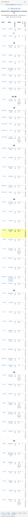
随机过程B (10, 267)
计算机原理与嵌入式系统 (10, 203)
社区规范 (8, 513)
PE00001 (4, 29)
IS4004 (4, 412)
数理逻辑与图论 (10, 340)
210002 (4, 321)
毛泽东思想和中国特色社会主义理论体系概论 (10, 278)
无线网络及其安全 (10, 481)
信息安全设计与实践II (10, 375)
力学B (10, 130)
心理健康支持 (14, 513)
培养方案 (13, 514)
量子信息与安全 (10, 500)
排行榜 (4, 514)
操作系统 (11, 321)
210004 (4, 258)
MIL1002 (4, 61)
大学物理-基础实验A (10, 137)
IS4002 (4, 403)
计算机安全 (10, 393)
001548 (4, 157)
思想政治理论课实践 (10, 359)
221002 (4, 499)
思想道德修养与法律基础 (10, 70)
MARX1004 (4, 276)
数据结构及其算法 (10, 167)
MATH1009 (4, 81)
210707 (4, 490)
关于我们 (3, 513)
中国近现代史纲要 (10, 111)
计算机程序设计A (10, 88)
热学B (10, 123)
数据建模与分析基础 (10, 403)
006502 (4, 239)
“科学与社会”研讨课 (11, 100)
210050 (4, 293)
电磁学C (10, 192)
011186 (4, 431)
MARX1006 (4, 365)
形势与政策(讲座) (10, 365)
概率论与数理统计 (10, 148)
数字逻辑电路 (10, 293)
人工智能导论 (10, 491)
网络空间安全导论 (10, 46)
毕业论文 (11, 36)
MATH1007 (4, 117)
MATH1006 (4, 75)
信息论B (10, 211)
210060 (4, 302)
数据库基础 (10, 349)
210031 (4, 384)
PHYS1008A (4, 137)
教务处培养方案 (15, 17)
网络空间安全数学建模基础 (10, 454)
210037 (4, 340)
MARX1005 (4, 358)
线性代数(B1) (11, 82)
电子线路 (11, 220)
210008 (4, 393)
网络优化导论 (10, 444)
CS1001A (4, 88)
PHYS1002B (4, 123)
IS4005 (4, 453)
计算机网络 (10, 302)
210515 (4, 220)
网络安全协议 (10, 385)
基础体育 (11, 29)
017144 (4, 267)
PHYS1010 (4, 283)
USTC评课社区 (5, 2)
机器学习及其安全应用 (10, 413)
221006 (4, 375)
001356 (4, 176)
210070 (4, 167)
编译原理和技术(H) (10, 331)
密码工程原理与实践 (10, 422)
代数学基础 (10, 176)
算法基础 (11, 312)
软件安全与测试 (10, 472)
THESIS (4, 36)
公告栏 (8, 514)
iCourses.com (19, 4)
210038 (4, 481)
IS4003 (4, 443)
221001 (4, 45)
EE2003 (4, 202)
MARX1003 (4, 185)
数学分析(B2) (11, 117)
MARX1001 (4, 68)
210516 (4, 230)
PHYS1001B (4, 130)
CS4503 (4, 421)
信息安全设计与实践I (10, 249)
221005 (4, 248)
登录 (25, 1)
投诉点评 (20, 513)
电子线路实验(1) (10, 230)
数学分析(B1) (11, 75)
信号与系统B (10, 240)
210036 (4, 471)
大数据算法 (10, 431)
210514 (4, 349)
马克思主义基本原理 (10, 186)
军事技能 (11, 61)
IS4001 (4, 462)
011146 (4, 312)
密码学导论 (10, 258)
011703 (4, 330)
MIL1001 (4, 55)
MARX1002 (4, 110)
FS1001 (4, 99)
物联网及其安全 (10, 463)
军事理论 (11, 55)
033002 (4, 211)
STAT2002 (4, 148)
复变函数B (10, 157)
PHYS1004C (4, 192)
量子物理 (11, 283)
